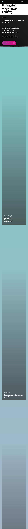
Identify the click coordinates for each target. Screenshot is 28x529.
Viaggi (10, 216)
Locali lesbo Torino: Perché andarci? (13, 21)
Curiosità (7, 392)
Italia (6, 216)
